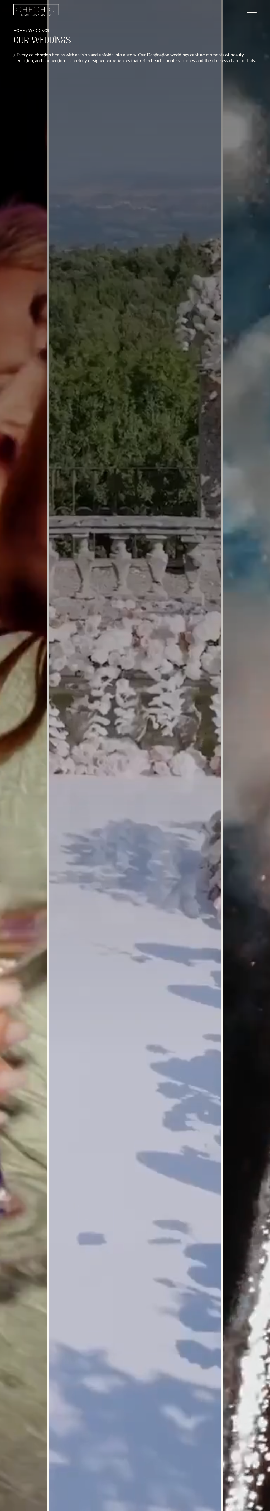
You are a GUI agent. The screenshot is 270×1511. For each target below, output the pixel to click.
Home (19, 30)
